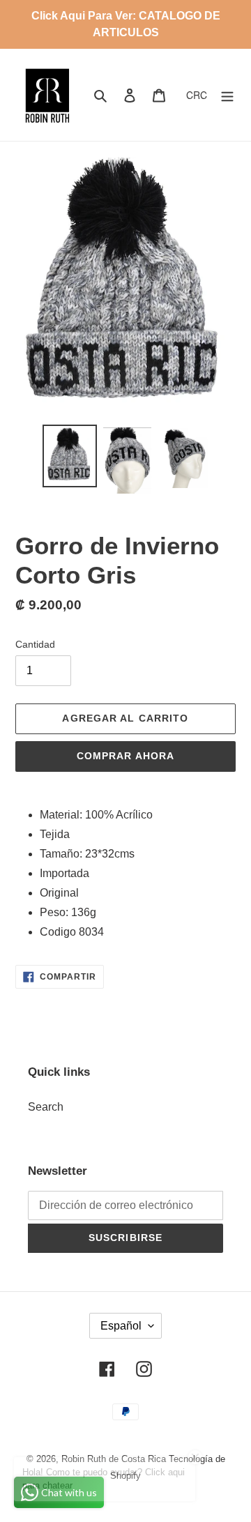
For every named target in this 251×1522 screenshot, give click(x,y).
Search (45, 1107)
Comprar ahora (126, 755)
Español (121, 1326)
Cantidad (35, 644)
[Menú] (227, 94)
